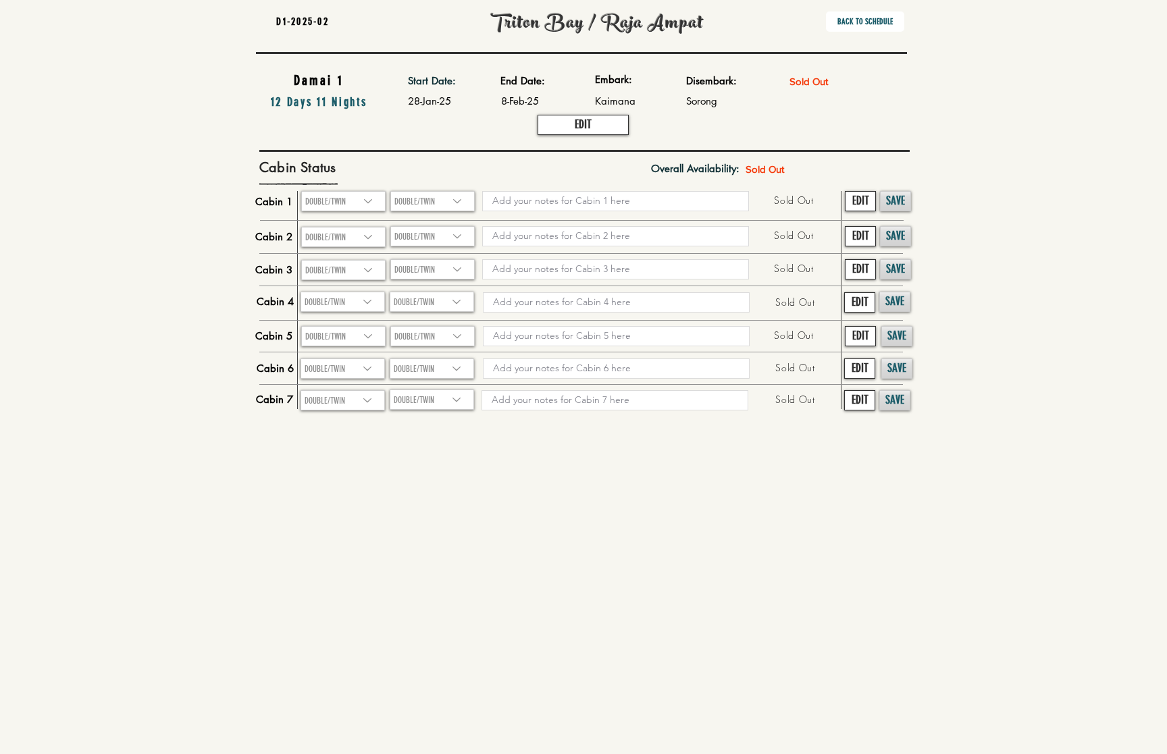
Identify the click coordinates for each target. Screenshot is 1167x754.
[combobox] (343, 237)
